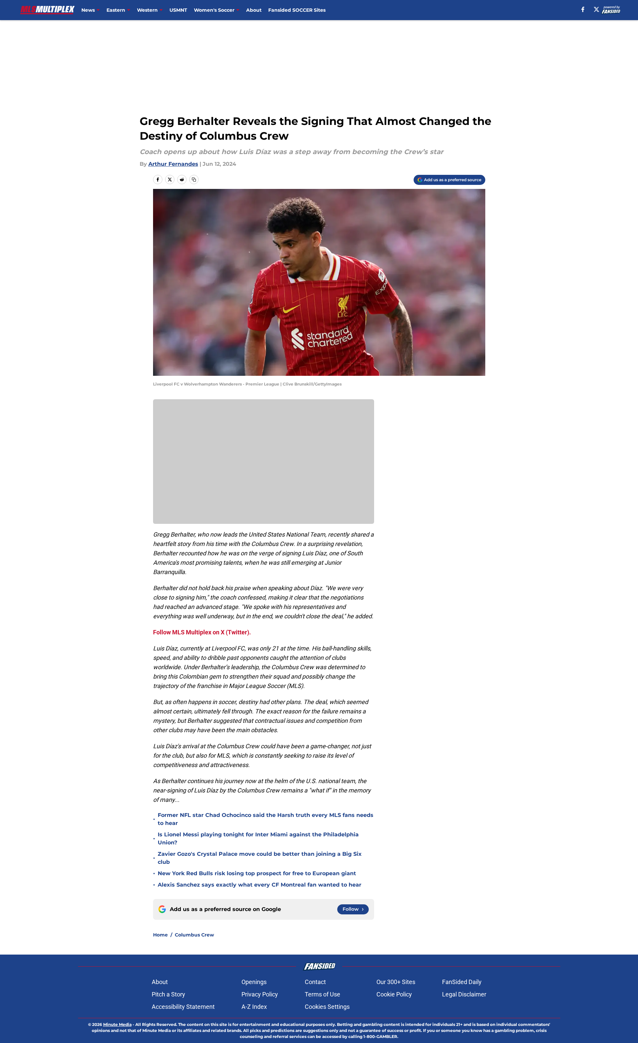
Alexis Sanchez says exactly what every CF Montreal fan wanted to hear (259, 885)
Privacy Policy (259, 994)
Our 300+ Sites (395, 981)
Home (160, 935)
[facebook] (582, 9)
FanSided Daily (462, 981)
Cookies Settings (327, 1006)
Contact (315, 981)
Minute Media (117, 1024)
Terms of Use (322, 994)
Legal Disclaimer (464, 994)
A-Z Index (254, 1006)
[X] (596, 9)
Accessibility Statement (183, 1006)
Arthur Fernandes (173, 164)
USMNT (178, 10)
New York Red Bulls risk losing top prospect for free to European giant (257, 873)
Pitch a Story (168, 994)
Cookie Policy (394, 994)
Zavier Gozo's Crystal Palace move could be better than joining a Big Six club (260, 858)
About (254, 10)
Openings (254, 981)
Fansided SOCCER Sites (297, 10)
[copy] (194, 179)
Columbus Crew (194, 935)
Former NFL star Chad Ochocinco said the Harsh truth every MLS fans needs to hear (265, 819)
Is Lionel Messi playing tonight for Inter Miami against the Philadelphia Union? (258, 838)
